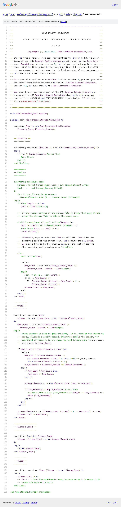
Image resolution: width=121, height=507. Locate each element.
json (115, 502)
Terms (34, 502)
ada (68, 14)
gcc (12, 14)
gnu (5, 14)
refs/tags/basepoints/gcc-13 (35, 14)
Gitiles (18, 502)
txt (108, 502)
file (63, 21)
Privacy (25, 502)
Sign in (115, 4)
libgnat (77, 14)
